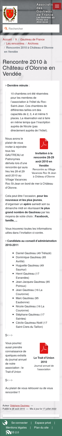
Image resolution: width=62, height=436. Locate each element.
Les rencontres (15, 43)
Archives (33, 43)
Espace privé (43, 423)
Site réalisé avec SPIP (5, 422)
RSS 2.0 (14, 432)
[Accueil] (10, 14)
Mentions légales (16, 427)
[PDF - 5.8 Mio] (43, 348)
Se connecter (19, 423)
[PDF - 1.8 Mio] (43, 143)
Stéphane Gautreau (19, 405)
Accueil (7, 39)
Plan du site (41, 427)
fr (16, 39)
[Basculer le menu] (57, 6)
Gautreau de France (32, 39)
